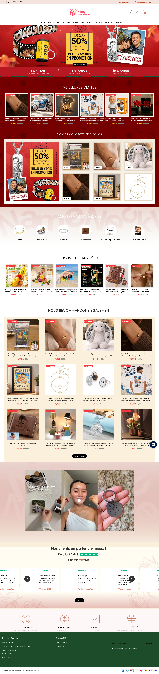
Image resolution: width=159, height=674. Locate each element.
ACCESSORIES (49, 22)
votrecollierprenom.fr (20, 670)
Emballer (118, 22)
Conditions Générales (9, 654)
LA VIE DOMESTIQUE (63, 22)
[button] (27, 579)
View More (79, 600)
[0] (143, 11)
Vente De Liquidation (103, 22)
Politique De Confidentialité (10, 658)
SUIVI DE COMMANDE (9, 642)
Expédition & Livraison (9, 650)
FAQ (3, 662)
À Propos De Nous (61, 642)
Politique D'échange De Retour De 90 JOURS (16, 646)
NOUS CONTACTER (123, 2)
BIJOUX (39, 22)
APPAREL (76, 22)
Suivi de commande (144, 2)
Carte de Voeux (87, 22)
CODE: (45, 73)
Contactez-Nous (61, 646)
